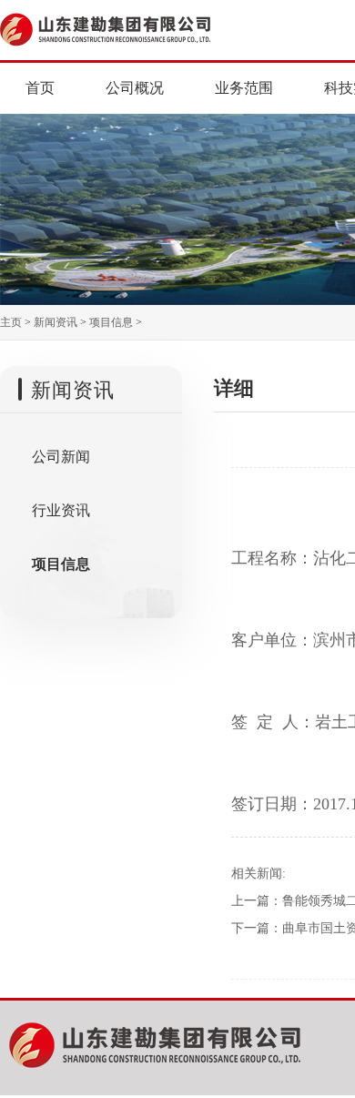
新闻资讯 (55, 322)
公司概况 (135, 88)
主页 (11, 322)
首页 (40, 88)
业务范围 (244, 88)
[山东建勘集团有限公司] (143, 27)
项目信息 (111, 322)
